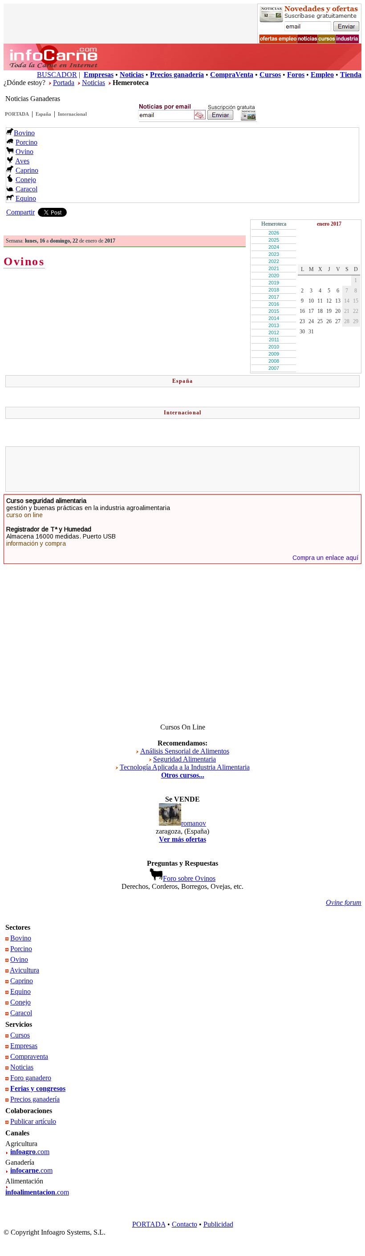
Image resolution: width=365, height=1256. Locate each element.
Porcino (26, 142)
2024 (273, 247)
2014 (273, 318)
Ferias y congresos (37, 1088)
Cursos (20, 1035)
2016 (273, 304)
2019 (273, 282)
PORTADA (17, 114)
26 (329, 321)
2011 (274, 339)
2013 (273, 325)
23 (302, 321)
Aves (22, 161)
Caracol (26, 189)
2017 (273, 297)
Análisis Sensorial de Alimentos (184, 751)
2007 (273, 368)
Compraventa (29, 1056)
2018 (273, 289)
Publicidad (218, 1224)
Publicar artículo (33, 1121)
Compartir (20, 212)
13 (338, 301)
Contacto (184, 1224)
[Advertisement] (182, 469)
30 (302, 331)
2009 (273, 354)
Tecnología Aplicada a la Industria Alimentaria (185, 767)
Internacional (72, 114)
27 (338, 321)
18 (320, 311)
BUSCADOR (57, 74)
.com (29, 1151)
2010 (273, 346)
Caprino (27, 170)
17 (311, 311)
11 (320, 301)
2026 (273, 232)
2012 (273, 332)
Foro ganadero (30, 1078)
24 (311, 321)
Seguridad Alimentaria (184, 759)
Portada (63, 82)
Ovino (24, 151)
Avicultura (24, 970)
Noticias (93, 82)
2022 (273, 261)
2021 (273, 268)
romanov (193, 823)
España (43, 114)
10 (311, 301)
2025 (273, 240)
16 (302, 311)
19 (329, 311)
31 (311, 331)
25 (320, 321)
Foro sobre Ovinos (189, 878)
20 (338, 311)
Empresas (23, 1045)
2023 (273, 254)
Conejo (26, 179)
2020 (273, 275)
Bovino (24, 133)
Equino (26, 198)
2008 (273, 361)
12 (329, 301)
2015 (273, 311)
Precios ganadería (35, 1099)
